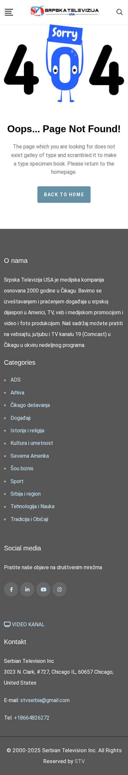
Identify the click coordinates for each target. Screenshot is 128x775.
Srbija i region (26, 494)
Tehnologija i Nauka (32, 506)
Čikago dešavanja (30, 405)
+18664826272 (32, 718)
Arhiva (17, 392)
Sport (17, 481)
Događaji (21, 418)
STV (80, 761)
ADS (16, 380)
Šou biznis (22, 468)
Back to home (64, 194)
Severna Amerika (30, 456)
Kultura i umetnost (32, 443)
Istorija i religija (27, 430)
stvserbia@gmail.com (45, 700)
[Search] (120, 11)
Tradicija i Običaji (29, 519)
